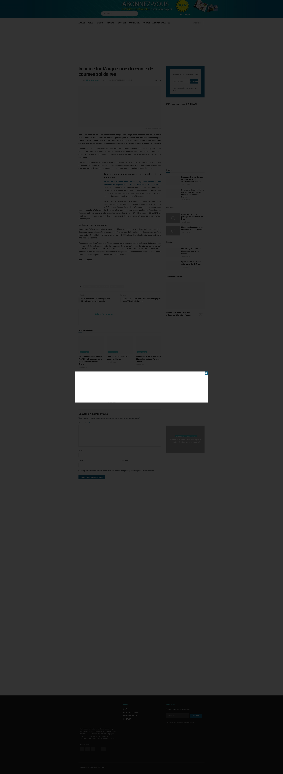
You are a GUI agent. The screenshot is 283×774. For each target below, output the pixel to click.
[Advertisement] (141, 387)
